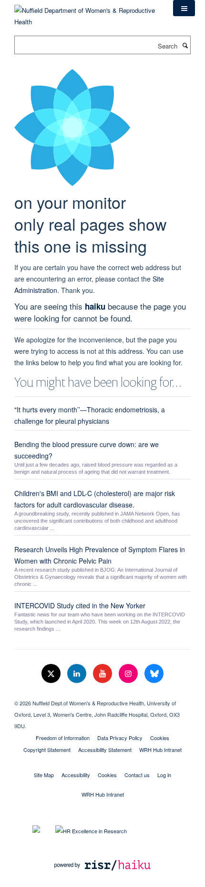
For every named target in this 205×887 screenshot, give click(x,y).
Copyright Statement (47, 749)
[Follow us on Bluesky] (154, 673)
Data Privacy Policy (120, 737)
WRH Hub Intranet (160, 749)
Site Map (44, 775)
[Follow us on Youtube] (103, 673)
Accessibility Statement (105, 749)
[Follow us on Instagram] (129, 673)
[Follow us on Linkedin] (77, 673)
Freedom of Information (63, 737)
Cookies (159, 737)
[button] (184, 8)
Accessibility (76, 775)
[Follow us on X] (51, 673)
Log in (164, 775)
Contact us (137, 775)
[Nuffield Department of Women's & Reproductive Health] (86, 12)
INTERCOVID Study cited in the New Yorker (79, 605)
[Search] (185, 45)
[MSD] (102, 694)
